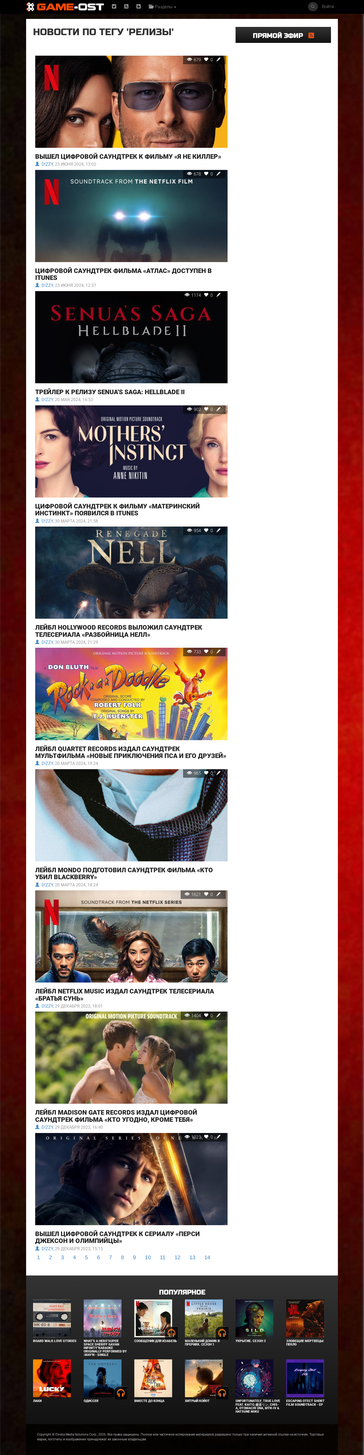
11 (162, 1257)
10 (148, 1257)
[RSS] (126, 7)
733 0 (204, 651)
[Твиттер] (114, 7)
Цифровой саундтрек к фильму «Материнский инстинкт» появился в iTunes (117, 510)
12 (177, 1257)
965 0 (204, 773)
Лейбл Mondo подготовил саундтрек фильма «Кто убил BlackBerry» (124, 873)
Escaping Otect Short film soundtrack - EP (305, 1402)
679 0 (204, 59)
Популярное (182, 1292)
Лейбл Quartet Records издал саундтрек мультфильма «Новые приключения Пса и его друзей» (130, 752)
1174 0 (202, 295)
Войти (328, 6)
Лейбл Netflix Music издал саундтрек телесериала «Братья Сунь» (124, 995)
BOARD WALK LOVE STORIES (54, 1341)
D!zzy (46, 164)
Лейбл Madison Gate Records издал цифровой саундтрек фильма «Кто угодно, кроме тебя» (116, 1116)
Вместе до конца (149, 1401)
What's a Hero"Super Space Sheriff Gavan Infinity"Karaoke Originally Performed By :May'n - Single (105, 1348)
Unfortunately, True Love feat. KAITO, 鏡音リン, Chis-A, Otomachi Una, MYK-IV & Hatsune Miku (258, 1406)
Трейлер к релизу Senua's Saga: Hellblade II (110, 392)
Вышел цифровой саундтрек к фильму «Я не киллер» (128, 156)
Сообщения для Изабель (155, 1341)
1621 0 (202, 894)
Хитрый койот (197, 1401)
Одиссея (91, 1401)
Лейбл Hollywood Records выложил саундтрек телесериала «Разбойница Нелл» (118, 631)
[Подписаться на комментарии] (311, 35)
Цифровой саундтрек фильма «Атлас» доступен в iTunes (123, 274)
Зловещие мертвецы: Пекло (305, 1342)
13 (192, 1257)
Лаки (37, 1401)
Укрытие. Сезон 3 (251, 1341)
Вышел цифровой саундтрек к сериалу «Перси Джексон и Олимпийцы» (117, 1237)
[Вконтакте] (138, 7)
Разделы (163, 6)
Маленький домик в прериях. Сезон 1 (202, 1342)
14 (207, 1257)
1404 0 (202, 1015)
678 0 (204, 174)
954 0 (204, 530)
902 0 (204, 409)
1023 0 (202, 1137)
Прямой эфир (281, 36)
